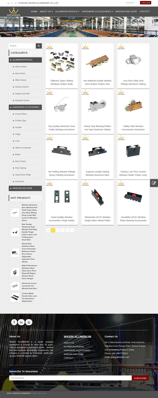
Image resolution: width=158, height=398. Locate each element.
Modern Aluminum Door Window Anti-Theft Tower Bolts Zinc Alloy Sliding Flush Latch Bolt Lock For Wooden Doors (30, 212)
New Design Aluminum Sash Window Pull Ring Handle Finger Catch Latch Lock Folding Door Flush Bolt (29, 232)
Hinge (17, 134)
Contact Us (111, 336)
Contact (130, 3)
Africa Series (20, 67)
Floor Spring (20, 168)
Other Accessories (23, 148)
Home (34, 11)
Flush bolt (19, 181)
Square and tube (22, 94)
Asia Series (20, 73)
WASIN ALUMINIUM (77, 336)
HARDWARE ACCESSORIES (25, 107)
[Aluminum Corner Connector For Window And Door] (15, 286)
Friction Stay (20, 121)
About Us (14, 336)
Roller (17, 154)
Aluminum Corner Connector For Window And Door (29, 285)
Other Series (20, 80)
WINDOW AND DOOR (22, 188)
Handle (18, 127)
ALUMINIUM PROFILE (22, 60)
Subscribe (140, 378)
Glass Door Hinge (23, 175)
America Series (22, 87)
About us (69, 343)
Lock (17, 141)
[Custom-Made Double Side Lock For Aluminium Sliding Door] (15, 297)
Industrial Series (22, 100)
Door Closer (20, 161)
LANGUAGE (145, 3)
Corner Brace (21, 114)
